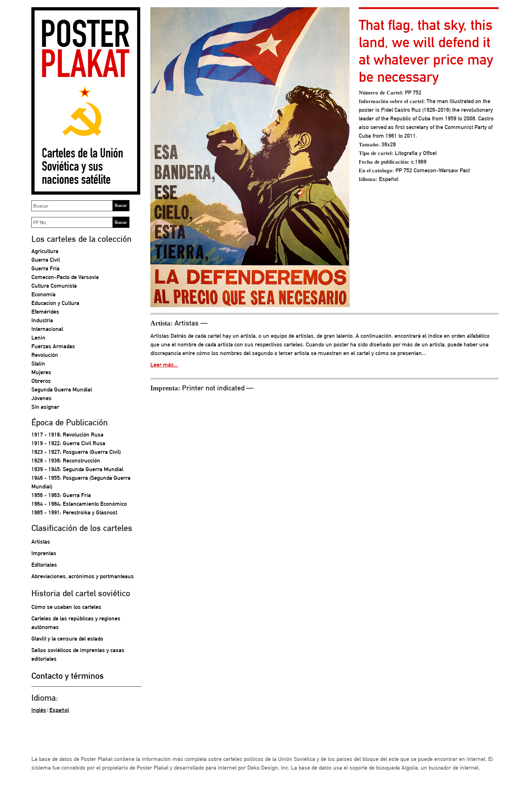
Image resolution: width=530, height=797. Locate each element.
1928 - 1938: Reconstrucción (65, 460)
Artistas (40, 541)
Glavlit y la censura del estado (67, 638)
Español (59, 710)
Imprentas (43, 553)
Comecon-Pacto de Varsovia (65, 277)
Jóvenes (41, 398)
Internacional (47, 329)
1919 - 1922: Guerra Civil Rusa (68, 443)
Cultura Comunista (54, 285)
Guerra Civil (45, 259)
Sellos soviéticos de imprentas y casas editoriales (77, 654)
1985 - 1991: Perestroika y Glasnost (74, 512)
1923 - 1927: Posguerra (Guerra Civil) (76, 451)
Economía (43, 294)
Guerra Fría (45, 268)
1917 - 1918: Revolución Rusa (67, 434)
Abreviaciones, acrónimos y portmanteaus (82, 576)
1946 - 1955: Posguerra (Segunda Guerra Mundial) (81, 482)
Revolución (44, 354)
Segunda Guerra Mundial (61, 389)
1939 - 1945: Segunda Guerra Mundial (77, 469)
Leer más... (164, 364)
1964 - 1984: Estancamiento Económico (79, 503)
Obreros (41, 380)
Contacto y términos (67, 675)
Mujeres (41, 372)
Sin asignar (45, 406)
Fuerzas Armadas (53, 346)
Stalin (38, 363)
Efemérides (45, 311)
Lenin (38, 337)
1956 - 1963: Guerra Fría (61, 495)
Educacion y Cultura (55, 303)
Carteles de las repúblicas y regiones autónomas (75, 622)
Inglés (38, 710)
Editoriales (44, 564)
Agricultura (44, 251)
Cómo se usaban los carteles (66, 606)
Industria (42, 320)
